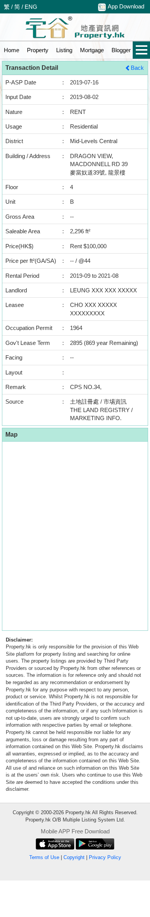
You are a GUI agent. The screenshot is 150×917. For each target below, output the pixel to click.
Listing (64, 50)
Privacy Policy (105, 857)
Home (11, 50)
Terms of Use (44, 857)
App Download (126, 6)
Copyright (74, 857)
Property (37, 50)
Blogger (121, 50)
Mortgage (92, 50)
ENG (31, 6)
